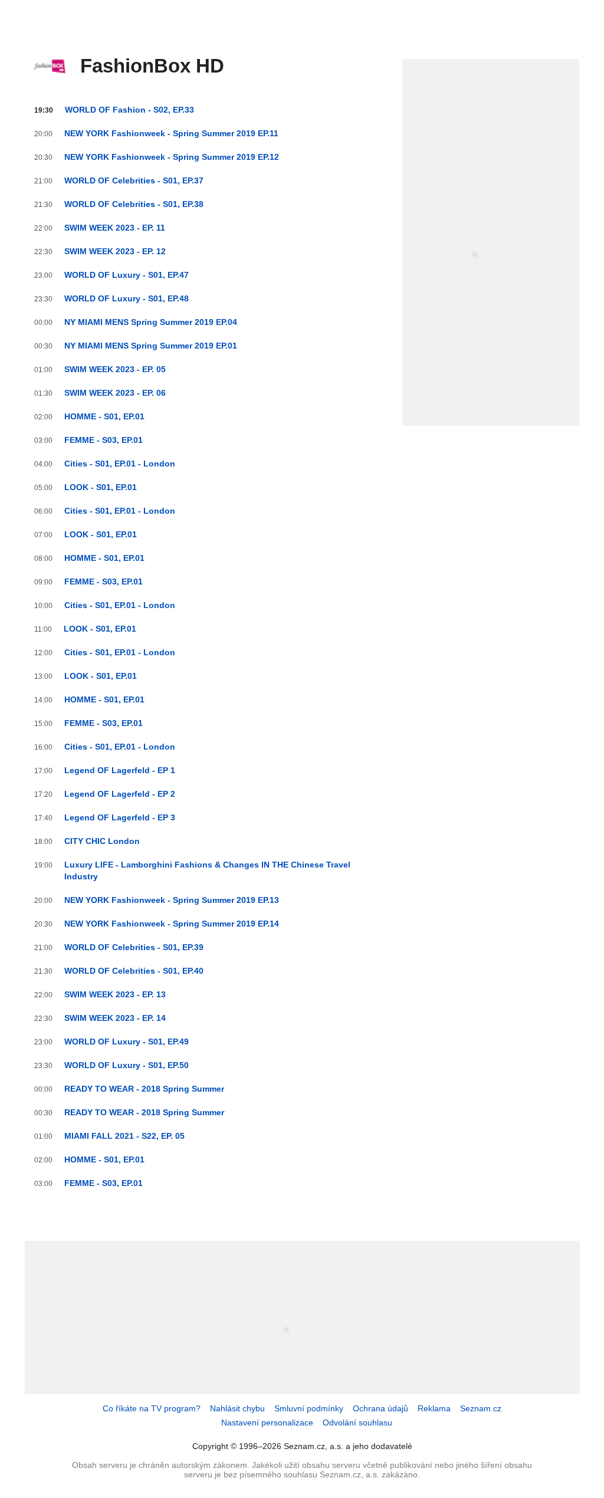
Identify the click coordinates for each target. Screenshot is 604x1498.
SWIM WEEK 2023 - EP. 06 (115, 393)
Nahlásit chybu (237, 1408)
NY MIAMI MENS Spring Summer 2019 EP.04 (150, 322)
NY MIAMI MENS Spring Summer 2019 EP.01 (150, 345)
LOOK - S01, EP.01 (100, 487)
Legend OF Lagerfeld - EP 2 (119, 794)
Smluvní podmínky (308, 1408)
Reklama (434, 1408)
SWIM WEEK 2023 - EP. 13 (115, 994)
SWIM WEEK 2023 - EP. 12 (115, 251)
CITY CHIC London (102, 841)
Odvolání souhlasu (357, 1422)
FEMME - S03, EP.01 (103, 440)
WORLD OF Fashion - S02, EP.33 (129, 109)
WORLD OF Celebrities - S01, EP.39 (133, 947)
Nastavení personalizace (267, 1422)
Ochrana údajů (380, 1408)
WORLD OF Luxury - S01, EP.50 (126, 1065)
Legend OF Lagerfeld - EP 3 (119, 817)
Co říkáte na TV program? (152, 1408)
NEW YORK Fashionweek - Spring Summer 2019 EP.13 (171, 900)
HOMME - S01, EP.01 (104, 416)
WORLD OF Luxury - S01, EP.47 (126, 275)
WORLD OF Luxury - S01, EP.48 (126, 298)
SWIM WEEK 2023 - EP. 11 (114, 227)
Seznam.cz (480, 1408)
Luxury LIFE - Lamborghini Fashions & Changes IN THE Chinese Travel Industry (207, 870)
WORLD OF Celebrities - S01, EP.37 (133, 180)
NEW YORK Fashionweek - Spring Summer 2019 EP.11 (171, 133)
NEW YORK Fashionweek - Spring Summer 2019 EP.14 (171, 923)
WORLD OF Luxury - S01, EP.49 (126, 1041)
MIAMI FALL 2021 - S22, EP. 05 (124, 1136)
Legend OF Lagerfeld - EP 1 (119, 770)
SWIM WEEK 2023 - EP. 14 (115, 1018)
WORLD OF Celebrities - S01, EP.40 (133, 970)
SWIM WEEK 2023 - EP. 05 (115, 369)
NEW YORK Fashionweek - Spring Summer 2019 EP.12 (171, 157)
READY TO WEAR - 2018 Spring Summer (144, 1088)
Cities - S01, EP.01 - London (119, 463)
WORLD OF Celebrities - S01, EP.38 (133, 204)
